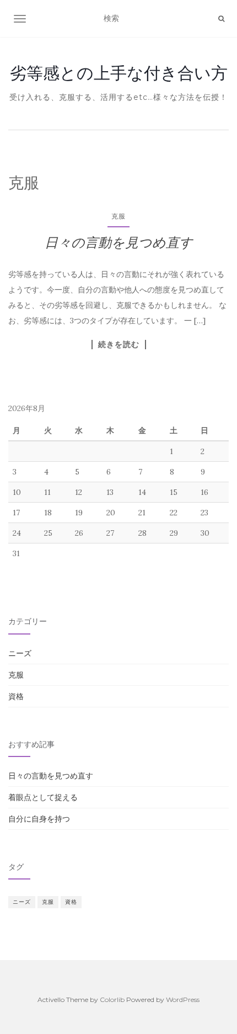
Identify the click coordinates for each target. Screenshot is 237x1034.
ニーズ (19, 653)
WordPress (183, 999)
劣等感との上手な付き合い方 (119, 73)
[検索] (221, 18)
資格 (16, 696)
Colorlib (112, 999)
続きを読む (118, 344)
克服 (118, 216)
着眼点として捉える (43, 797)
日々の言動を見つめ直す (119, 242)
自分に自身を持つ (39, 819)
